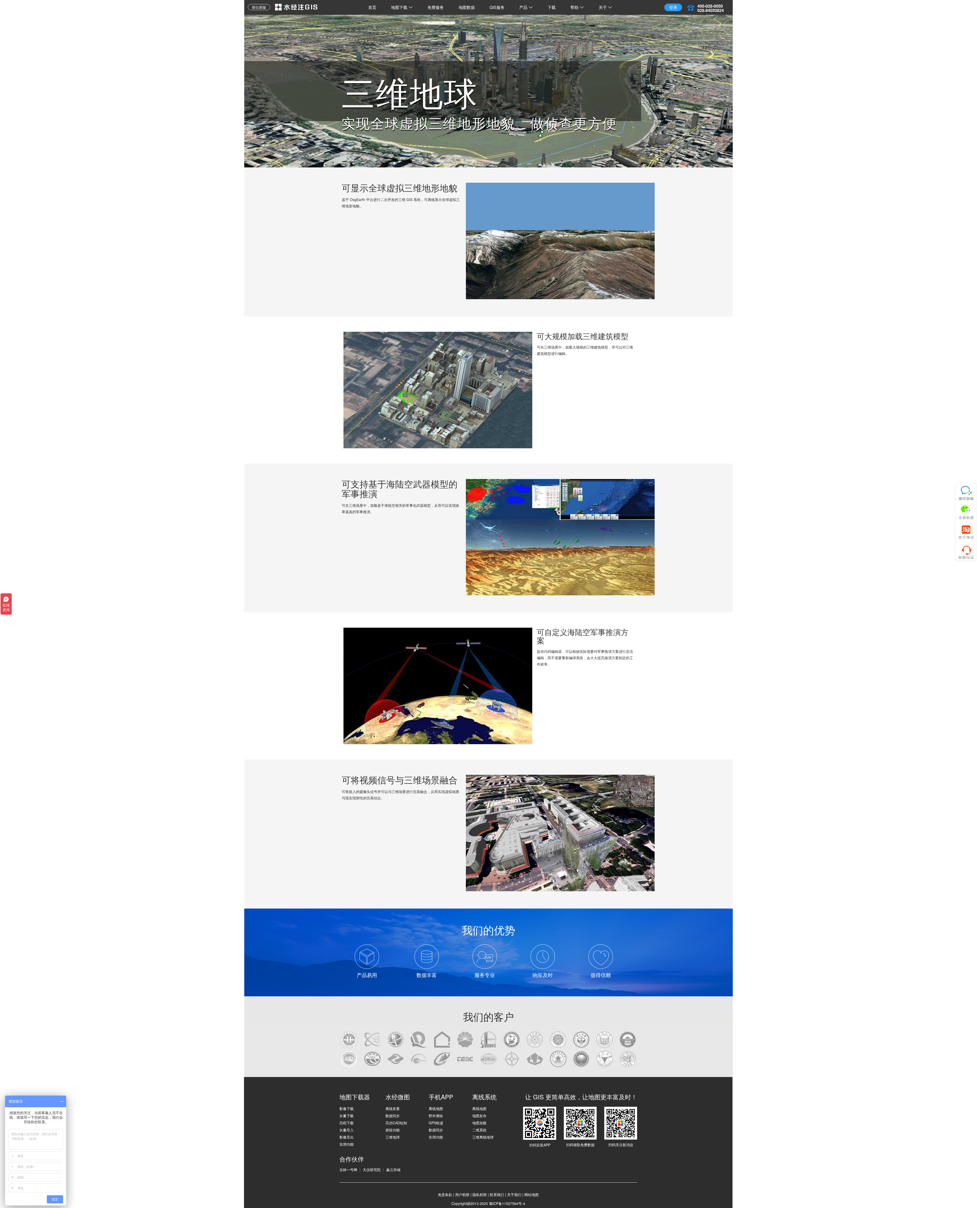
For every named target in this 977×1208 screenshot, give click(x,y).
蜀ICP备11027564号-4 (507, 1203)
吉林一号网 (348, 1169)
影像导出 (346, 1137)
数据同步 (392, 1115)
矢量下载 (346, 1115)
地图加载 (479, 1122)
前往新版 (259, 7)
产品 (523, 7)
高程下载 (346, 1122)
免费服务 (435, 7)
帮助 (574, 7)
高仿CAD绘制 (396, 1122)
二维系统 (479, 1129)
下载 (552, 7)
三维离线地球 (483, 1137)
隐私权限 (479, 1194)
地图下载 (399, 7)
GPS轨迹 (436, 1122)
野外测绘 (436, 1115)
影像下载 (346, 1108)
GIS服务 (497, 7)
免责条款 (445, 1194)
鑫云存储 (393, 1169)
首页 (372, 7)
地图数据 (466, 7)
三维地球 (392, 1137)
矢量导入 (346, 1129)
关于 (603, 7)
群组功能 (392, 1129)
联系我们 (497, 1194)
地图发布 (479, 1115)
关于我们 (514, 1194)
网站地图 (531, 1194)
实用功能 (346, 1144)
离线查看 (392, 1108)
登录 (673, 7)
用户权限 (462, 1194)
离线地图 (436, 1108)
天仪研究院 (372, 1169)
